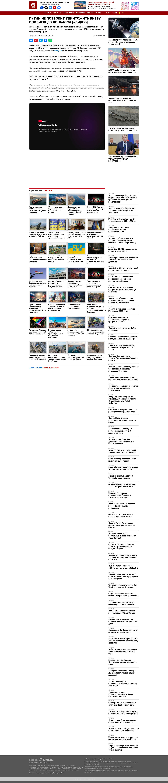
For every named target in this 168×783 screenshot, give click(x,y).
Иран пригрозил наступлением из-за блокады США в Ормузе (122, 612)
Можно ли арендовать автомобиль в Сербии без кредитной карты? (119, 319)
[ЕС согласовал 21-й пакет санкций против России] (76, 297)
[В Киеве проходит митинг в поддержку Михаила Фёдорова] (96, 322)
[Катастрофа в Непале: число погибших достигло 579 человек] (123, 116)
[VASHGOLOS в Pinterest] (54, 7)
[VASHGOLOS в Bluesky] (59, 7)
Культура (97, 13)
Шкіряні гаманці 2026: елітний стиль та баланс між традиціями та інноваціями (123, 576)
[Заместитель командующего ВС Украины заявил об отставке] (76, 322)
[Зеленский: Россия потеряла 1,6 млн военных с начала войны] (57, 248)
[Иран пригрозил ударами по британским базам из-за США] (76, 273)
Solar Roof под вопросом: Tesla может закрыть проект (122, 460)
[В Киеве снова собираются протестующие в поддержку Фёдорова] (57, 322)
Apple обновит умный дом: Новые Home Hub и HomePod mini (123, 468)
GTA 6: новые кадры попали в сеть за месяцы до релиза (121, 515)
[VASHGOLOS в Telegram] (50, 7)
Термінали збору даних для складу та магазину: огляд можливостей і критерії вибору (122, 240)
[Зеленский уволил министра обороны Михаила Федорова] (38, 347)
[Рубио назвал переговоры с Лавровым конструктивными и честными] (38, 297)
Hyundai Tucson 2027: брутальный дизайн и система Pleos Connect (122, 535)
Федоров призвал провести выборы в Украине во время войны (123, 594)
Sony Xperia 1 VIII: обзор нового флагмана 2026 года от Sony (122, 704)
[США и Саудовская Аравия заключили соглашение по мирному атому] (57, 297)
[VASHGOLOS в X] (46, 7)
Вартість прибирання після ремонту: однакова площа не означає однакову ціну (121, 300)
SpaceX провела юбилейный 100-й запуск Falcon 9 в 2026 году (123, 337)
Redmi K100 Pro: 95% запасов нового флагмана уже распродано (121, 505)
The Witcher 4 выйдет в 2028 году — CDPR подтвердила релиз (123, 378)
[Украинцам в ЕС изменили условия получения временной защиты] (57, 224)
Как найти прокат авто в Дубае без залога (122, 329)
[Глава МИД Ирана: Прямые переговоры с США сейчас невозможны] (96, 199)
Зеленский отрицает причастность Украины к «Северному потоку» (119, 495)
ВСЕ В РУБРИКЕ (45, 368)
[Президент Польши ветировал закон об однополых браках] (38, 322)
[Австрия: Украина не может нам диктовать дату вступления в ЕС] (57, 273)
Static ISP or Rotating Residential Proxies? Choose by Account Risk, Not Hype (123, 640)
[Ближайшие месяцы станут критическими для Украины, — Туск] (123, 86)
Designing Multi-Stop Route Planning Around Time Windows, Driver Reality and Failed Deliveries (122, 399)
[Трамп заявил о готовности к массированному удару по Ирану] (96, 273)
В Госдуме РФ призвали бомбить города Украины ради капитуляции (123, 158)
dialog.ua (58, 50)
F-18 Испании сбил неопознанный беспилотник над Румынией (122, 683)
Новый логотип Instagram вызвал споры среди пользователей (123, 729)
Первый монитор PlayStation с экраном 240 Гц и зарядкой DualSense (122, 210)
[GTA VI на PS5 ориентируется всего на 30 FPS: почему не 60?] (123, 58)
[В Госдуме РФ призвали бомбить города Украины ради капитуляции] (123, 145)
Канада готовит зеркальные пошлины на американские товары (121, 347)
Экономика (57, 13)
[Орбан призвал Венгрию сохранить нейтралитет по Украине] (38, 273)
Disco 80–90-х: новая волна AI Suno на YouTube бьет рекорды (122, 451)
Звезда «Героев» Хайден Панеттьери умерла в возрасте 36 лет (122, 662)
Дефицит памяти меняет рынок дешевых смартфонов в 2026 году (122, 651)
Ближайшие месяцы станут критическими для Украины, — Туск (122, 100)
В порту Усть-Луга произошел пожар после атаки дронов (122, 721)
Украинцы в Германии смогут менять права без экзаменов (121, 603)
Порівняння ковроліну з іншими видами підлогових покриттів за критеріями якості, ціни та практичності (122, 198)
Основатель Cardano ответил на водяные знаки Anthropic (122, 631)
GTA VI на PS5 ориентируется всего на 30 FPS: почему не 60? (122, 71)
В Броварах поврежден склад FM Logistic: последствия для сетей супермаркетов (123, 747)
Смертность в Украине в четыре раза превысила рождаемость (122, 410)
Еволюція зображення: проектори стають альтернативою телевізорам (123, 388)
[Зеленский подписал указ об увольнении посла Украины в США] (76, 224)
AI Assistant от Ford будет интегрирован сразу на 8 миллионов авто (120, 430)
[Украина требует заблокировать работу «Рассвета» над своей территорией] (123, 28)
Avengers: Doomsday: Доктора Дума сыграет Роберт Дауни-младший (122, 672)
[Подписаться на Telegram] (134, 5)
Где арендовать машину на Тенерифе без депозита (120, 477)
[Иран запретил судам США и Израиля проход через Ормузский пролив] (76, 199)
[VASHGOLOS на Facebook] (42, 7)
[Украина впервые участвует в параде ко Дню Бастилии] (96, 347)
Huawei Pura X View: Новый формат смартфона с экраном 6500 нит (121, 525)
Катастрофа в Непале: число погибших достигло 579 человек (123, 129)
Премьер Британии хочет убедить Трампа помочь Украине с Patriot (123, 358)
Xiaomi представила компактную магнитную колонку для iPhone (123, 738)
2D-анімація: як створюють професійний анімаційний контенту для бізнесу (120, 278)
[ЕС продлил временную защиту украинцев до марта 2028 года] (57, 347)
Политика (48, 13)
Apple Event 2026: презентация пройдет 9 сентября (122, 250)
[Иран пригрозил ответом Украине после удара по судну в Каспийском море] (96, 248)
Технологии (80, 13)
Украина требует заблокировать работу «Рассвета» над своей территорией (123, 42)
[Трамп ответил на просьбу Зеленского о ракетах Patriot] (38, 224)
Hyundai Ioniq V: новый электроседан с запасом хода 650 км (122, 420)
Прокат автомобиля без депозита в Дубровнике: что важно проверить (121, 441)
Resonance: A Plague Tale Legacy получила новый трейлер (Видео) (123, 712)
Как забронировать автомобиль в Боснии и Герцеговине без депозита (123, 259)
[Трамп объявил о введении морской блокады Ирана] (76, 347)
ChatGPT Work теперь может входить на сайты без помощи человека (122, 289)
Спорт (115, 13)
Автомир (90, 13)
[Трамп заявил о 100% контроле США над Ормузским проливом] (38, 199)
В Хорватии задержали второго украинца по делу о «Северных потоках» (122, 557)
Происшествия (69, 13)
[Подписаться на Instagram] (125, 5)
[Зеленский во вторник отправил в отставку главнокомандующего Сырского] (96, 297)
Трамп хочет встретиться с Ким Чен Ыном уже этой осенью (122, 586)
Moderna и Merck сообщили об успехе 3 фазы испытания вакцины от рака (122, 546)
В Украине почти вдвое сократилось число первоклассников (118, 229)
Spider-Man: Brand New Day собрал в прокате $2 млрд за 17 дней (122, 621)
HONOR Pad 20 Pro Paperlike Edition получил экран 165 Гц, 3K (123, 567)
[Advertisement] (67, 170)
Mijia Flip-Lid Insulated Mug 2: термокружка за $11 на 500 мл (122, 220)
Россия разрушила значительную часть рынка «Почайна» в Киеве (120, 694)
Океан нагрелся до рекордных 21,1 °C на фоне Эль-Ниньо (122, 485)
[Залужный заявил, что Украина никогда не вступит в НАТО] (96, 224)
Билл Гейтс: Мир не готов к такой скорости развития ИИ (123, 269)
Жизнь (108, 13)
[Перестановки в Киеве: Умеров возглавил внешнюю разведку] (38, 248)
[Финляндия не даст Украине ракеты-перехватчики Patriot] (57, 199)
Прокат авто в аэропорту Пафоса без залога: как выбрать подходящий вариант (123, 368)
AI (103, 13)
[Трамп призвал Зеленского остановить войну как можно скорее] (76, 248)
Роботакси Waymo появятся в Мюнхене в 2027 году (121, 310)
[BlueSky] (31, 40)
